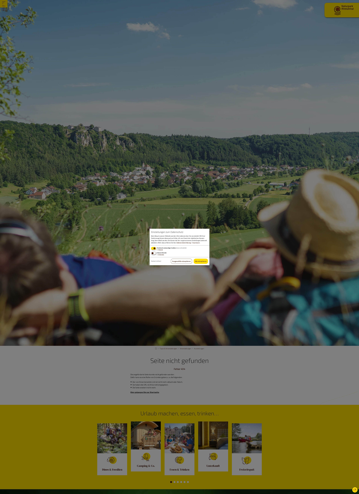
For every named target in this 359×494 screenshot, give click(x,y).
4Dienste (160, 255)
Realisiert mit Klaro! (156, 261)
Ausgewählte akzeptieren (181, 261)
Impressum (196, 243)
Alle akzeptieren (201, 261)
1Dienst (160, 250)
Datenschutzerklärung (184, 243)
